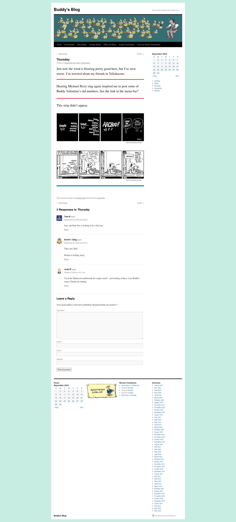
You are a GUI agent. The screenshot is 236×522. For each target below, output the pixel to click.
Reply (66, 229)
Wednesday (62, 54)
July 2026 (157, 388)
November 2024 (159, 437)
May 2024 (157, 452)
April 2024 (157, 454)
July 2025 (157, 417)
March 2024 (158, 456)
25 (166, 69)
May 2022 (157, 511)
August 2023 (158, 474)
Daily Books (82, 44)
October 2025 (158, 410)
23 (158, 69)
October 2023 (158, 469)
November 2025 (159, 407)
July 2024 (157, 447)
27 (174, 69)
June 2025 (157, 420)
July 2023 (157, 476)
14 (177, 63)
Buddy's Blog (67, 9)
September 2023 (159, 471)
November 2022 (159, 496)
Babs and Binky (110, 44)
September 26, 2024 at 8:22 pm (76, 220)
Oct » (177, 76)
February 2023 (159, 488)
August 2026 (158, 385)
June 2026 (157, 390)
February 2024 (159, 459)
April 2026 (157, 395)
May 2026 (157, 392)
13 (174, 63)
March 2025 (158, 427)
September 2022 (159, 501)
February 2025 (159, 429)
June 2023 (157, 479)
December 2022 (159, 493)
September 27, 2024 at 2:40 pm (76, 243)
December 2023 (159, 464)
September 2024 (159, 442)
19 (170, 66)
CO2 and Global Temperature (148, 44)
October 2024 (158, 439)
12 (170, 63)
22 (154, 69)
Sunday (130, 392)
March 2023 (158, 486)
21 (177, 66)
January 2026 (158, 402)
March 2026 (158, 397)
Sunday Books (95, 44)
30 (158, 73)
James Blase (125, 385)
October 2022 (158, 498)
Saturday (157, 81)
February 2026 (159, 400)
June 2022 (157, 508)
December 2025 (159, 405)
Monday (133, 395)
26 (170, 69)
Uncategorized (80, 198)
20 (174, 66)
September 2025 (159, 412)
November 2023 (159, 466)
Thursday (157, 86)
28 (177, 69)
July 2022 (157, 506)
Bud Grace (86, 63)
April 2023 (157, 484)
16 (158, 66)
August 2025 (158, 415)
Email (59, 350)
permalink (101, 198)
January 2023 (158, 491)
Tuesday (157, 91)
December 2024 (159, 434)
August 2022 (158, 503)
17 (162, 66)
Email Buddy (69, 44)
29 (154, 73)
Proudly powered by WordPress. (165, 515)
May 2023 (157, 481)
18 (166, 66)
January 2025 (158, 432)
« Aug (154, 76)
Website (60, 359)
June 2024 (157, 449)
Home (59, 44)
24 (162, 69)
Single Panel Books (127, 44)
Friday (156, 83)
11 (166, 63)
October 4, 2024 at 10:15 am (74, 272)
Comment (61, 310)
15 (154, 66)
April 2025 (157, 424)
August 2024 (158, 444)
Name (59, 341)
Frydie (140, 54)
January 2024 (158, 461)
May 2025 (157, 422)
